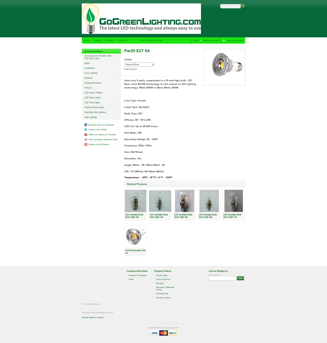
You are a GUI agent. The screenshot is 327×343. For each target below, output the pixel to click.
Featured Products (93, 51)
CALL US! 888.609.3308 (151, 40)
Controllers (89, 68)
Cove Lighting (90, 73)
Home (87, 40)
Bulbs (87, 63)
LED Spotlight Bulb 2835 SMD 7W (232, 216)
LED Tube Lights (92, 102)
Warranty (160, 283)
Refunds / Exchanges (138, 275)
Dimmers (88, 78)
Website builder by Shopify (93, 317)
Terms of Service (163, 279)
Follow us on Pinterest (99, 144)
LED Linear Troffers (93, 93)
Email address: (215, 275)
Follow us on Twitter (98, 129)
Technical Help (162, 294)
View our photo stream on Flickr (103, 139)
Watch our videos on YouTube (102, 134)
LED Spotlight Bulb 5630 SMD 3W (134, 216)
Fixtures (88, 88)
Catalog (97, 40)
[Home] (141, 32)
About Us (123, 40)
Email (131, 279)
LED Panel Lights (92, 97)
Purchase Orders (163, 298)
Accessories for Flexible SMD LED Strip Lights (98, 57)
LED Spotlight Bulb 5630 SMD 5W (208, 216)
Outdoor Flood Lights (94, 107)
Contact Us (110, 40)
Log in (196, 40)
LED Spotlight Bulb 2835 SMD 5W (183, 216)
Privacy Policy (162, 275)
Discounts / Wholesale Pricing (165, 288)
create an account (210, 40)
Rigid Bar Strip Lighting (95, 112)
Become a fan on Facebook (101, 125)
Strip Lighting (90, 117)
